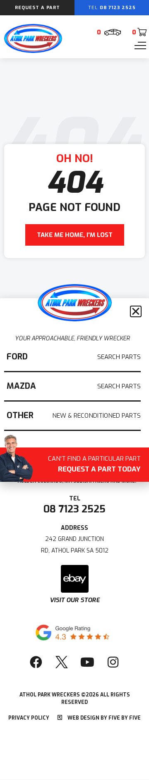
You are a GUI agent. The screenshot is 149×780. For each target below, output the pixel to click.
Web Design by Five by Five (103, 718)
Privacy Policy (28, 718)
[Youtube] (87, 662)
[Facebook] (36, 662)
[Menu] (140, 45)
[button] (136, 311)
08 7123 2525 (74, 509)
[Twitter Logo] (61, 662)
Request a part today (94, 465)
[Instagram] (113, 662)
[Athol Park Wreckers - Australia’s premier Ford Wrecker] (33, 51)
